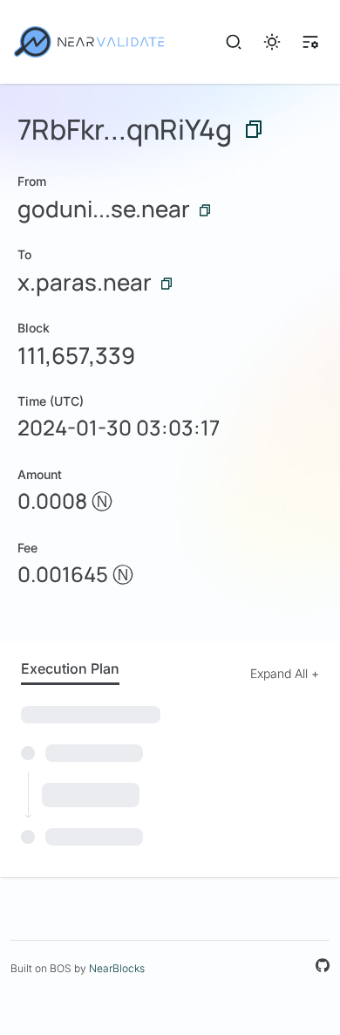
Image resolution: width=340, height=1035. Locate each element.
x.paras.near (84, 282)
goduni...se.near (103, 208)
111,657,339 (76, 355)
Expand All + (284, 673)
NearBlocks (117, 968)
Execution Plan (70, 668)
